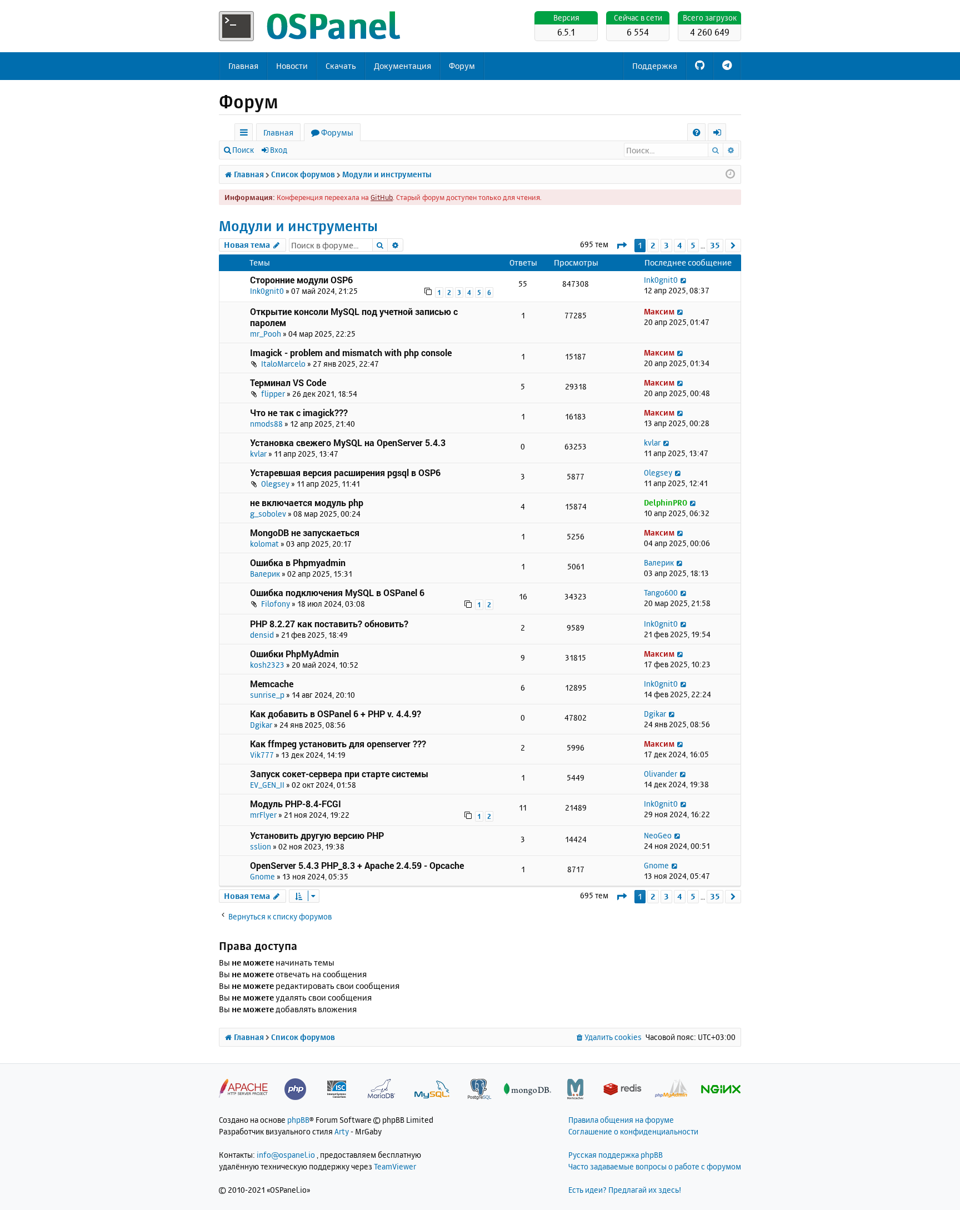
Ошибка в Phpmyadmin (298, 562)
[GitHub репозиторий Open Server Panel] (699, 66)
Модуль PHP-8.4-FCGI (295, 803)
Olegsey (275, 483)
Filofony (275, 603)
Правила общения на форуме (621, 1119)
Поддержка (654, 66)
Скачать (341, 66)
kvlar (258, 453)
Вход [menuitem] (721, 134)
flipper (273, 393)
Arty (341, 1131)
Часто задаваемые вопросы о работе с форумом (654, 1166)
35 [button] (715, 245)
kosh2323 (267, 664)
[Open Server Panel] (310, 26)
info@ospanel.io (286, 1154)
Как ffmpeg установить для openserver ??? (338, 743)
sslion (260, 846)
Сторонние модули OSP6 (301, 280)
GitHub (382, 197)
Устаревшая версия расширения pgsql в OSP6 (345, 472)
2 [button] (653, 245)
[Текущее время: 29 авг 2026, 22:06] (730, 174)
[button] (621, 245)
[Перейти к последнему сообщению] (683, 279)
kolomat (264, 543)
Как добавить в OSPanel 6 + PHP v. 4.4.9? (335, 713)
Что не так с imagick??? (299, 412)
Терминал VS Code (288, 382)
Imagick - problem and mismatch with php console (351, 352)
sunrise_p (267, 694)
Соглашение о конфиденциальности (633, 1131)
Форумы (337, 132)
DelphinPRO (665, 502)
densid (262, 634)
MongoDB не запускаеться (304, 532)
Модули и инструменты (298, 225)
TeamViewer (395, 1166)
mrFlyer (263, 814)
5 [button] (693, 245)
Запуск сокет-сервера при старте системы (339, 773)
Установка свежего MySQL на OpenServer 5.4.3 (348, 442)
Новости (292, 66)
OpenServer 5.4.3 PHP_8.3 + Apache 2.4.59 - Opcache (357, 865)
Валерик (265, 573)
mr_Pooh (265, 333)
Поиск (243, 149)
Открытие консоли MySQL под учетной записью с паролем (354, 317)
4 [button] (679, 245)
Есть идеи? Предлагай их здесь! (624, 1189)
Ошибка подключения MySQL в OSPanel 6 (337, 592)
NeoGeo (658, 835)
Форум (462, 66)
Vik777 (262, 754)
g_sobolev (268, 513)
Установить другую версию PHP (317, 835)
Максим (659, 311)
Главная (243, 66)
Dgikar (261, 724)
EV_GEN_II (267, 784)
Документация (402, 66)
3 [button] (666, 245)
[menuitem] (696, 132)
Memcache (271, 683)
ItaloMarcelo (283, 363)
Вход (278, 149)
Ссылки (245, 134)
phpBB (298, 1119)
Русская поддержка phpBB (615, 1154)
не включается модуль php (306, 502)
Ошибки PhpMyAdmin (294, 653)
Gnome (262, 876)
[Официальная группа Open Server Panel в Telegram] (727, 66)
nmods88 (266, 423)
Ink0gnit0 (267, 291)
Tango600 (661, 592)
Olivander (660, 773)
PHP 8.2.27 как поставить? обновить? (329, 623)
